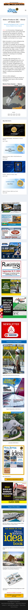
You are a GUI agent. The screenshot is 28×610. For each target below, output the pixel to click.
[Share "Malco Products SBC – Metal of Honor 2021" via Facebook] (8, 114)
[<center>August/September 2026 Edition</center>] (13, 393)
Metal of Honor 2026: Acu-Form (10, 191)
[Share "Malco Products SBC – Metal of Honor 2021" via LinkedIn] (14, 114)
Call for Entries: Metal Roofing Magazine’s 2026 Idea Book (13, 589)
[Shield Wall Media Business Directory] (13, 359)
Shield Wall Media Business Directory (11, 375)
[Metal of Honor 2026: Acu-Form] (14, 183)
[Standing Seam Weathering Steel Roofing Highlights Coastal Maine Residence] (13, 559)
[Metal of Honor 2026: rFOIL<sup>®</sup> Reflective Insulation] (14, 149)
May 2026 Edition (7, 476)
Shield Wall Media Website (13, 605)
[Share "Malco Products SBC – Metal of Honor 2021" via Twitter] (11, 114)
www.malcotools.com (8, 85)
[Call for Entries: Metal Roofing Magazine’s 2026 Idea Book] (13, 579)
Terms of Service (14, 607)
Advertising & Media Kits (21, 603)
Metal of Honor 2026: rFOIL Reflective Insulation (12, 157)
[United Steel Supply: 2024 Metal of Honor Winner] (14, 130)
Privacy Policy (22, 605)
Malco (4, 30)
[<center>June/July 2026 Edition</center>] (13, 426)
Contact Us (4, 605)
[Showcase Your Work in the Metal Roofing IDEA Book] (13, 536)
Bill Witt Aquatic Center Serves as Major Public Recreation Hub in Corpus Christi (13, 524)
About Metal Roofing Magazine (8, 603)
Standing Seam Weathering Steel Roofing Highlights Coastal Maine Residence (12, 568)
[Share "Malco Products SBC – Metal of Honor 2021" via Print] (19, 114)
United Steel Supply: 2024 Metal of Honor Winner (13, 139)
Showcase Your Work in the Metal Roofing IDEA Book (13, 548)
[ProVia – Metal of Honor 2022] (14, 167)
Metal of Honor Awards (16, 26)
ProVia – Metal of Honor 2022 (10, 174)
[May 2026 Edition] (13, 460)
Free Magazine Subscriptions (14, 601)
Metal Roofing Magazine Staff (11, 24)
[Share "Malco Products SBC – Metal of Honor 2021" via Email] (16, 114)
